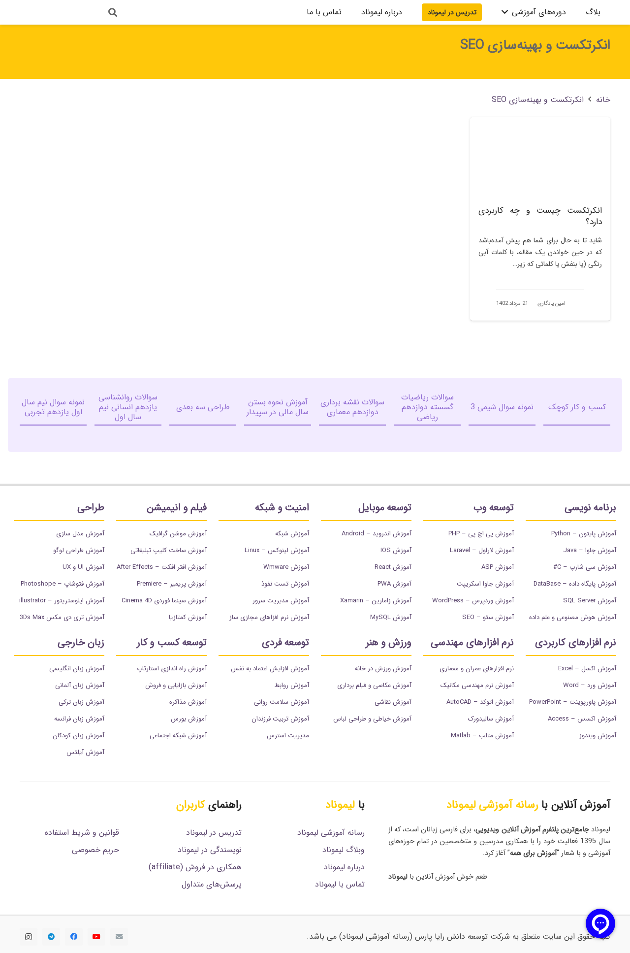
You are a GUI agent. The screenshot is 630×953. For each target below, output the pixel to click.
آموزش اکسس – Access (582, 719)
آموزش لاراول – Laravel (482, 550)
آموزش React (393, 567)
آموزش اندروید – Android (376, 533)
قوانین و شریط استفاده (82, 832)
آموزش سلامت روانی (281, 702)
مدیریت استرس (288, 735)
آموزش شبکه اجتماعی (178, 735)
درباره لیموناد (344, 867)
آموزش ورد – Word (589, 685)
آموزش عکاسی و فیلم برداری (374, 685)
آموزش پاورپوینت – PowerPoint (572, 702)
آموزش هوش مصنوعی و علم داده (572, 617)
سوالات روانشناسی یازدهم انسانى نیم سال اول (128, 407)
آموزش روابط (292, 685)
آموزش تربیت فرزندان (280, 719)
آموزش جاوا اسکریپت (485, 584)
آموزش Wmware (286, 567)
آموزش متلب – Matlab (482, 735)
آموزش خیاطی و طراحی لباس (372, 719)
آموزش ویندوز (597, 735)
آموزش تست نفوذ (285, 584)
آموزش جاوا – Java (589, 550)
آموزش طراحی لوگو (78, 550)
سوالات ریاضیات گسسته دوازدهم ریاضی (427, 407)
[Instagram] (28, 937)
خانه (603, 100)
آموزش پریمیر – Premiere (172, 584)
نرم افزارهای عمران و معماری (477, 668)
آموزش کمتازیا (188, 617)
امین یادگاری (551, 303)
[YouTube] (96, 937)
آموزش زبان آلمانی (79, 685)
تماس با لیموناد (340, 884)
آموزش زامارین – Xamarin (375, 600)
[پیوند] (56, 12)
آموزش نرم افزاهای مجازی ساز (269, 617)
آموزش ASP (497, 567)
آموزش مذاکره (188, 702)
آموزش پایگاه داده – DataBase (575, 584)
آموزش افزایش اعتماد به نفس (270, 668)
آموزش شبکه (292, 533)
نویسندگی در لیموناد (210, 850)
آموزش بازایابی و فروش (176, 685)
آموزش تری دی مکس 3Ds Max (62, 617)
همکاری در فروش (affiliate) (195, 867)
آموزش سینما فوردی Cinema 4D (164, 600)
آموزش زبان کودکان (78, 735)
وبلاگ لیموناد (343, 850)
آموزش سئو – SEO (488, 617)
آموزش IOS (395, 550)
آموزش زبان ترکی (81, 702)
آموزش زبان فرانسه (79, 719)
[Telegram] (51, 937)
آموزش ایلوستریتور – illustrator (61, 600)
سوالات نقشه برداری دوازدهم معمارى (352, 407)
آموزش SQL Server (589, 600)
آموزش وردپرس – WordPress (473, 600)
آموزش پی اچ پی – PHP (481, 533)
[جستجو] (113, 12)
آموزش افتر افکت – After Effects (162, 567)
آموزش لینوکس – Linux (277, 550)
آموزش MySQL (390, 617)
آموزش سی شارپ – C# (584, 567)
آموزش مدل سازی (80, 533)
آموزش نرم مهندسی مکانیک (477, 685)
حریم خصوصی (95, 850)
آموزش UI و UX (83, 567)
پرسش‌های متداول (212, 884)
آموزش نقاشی (393, 702)
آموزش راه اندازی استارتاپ (172, 668)
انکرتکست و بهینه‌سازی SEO (538, 100)
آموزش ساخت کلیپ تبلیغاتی (168, 550)
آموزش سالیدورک (491, 719)
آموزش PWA (394, 584)
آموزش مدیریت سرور (280, 600)
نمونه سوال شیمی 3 (502, 407)
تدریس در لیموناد (214, 832)
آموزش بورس (189, 719)
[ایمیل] (119, 937)
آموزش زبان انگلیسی (76, 668)
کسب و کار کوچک (577, 407)
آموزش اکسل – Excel (587, 668)
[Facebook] (74, 937)
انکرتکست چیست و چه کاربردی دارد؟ (540, 216)
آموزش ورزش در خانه (383, 668)
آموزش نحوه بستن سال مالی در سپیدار (278, 407)
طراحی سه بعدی (203, 407)
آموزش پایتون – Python (583, 533)
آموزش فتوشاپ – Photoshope (62, 584)
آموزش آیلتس (85, 752)
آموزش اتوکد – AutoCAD (480, 702)
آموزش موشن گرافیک (178, 533)
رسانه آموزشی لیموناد (331, 832)
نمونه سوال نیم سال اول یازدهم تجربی (53, 407)
